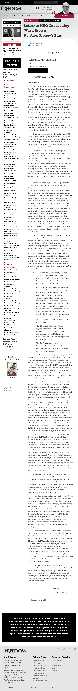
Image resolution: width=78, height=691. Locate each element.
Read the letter (11, 55)
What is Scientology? (34, 15)
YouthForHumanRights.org (40, 675)
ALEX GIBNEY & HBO (31, 21)
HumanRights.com (38, 673)
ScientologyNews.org (39, 666)
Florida (19, 2)
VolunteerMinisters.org (40, 681)
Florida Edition (56, 663)
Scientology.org (37, 663)
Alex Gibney (64, 16)
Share (22, 15)
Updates (14, 15)
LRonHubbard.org (38, 661)
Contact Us (55, 668)
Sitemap (54, 671)
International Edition (58, 661)
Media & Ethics (56, 666)
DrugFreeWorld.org (39, 671)
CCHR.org (36, 678)
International (7, 2)
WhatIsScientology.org (39, 668)
